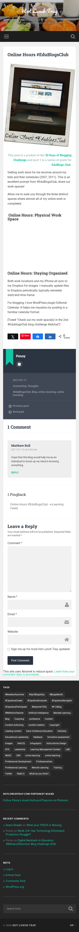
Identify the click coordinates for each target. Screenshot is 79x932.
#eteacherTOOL (39, 707)
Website (13, 631)
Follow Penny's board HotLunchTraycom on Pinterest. (36, 800)
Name (12, 596)
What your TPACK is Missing (44, 825)
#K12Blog (57, 707)
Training (57, 767)
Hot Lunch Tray (39, 10)
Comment (15, 543)
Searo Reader (14, 825)
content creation (36, 725)
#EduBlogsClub (22, 391)
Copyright (54, 725)
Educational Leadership (16, 737)
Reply (15, 472)
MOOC (8, 755)
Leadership (20, 749)
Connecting (19, 386)
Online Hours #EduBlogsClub (38, 54)
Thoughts (33, 386)
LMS (68, 749)
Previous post (21, 405)
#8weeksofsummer (14, 694)
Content (49, 719)
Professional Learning (16, 767)
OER (18, 755)
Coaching (19, 719)
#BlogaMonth (56, 694)
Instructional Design (56, 743)
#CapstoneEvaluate (37, 700)
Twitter (8, 773)
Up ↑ (73, 925)
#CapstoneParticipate (16, 707)
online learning (47, 391)
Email (12, 614)
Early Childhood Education (39, 731)
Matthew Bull (20, 445)
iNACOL (21, 743)
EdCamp (62, 731)
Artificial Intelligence (38, 713)
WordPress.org (15, 886)
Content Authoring (14, 725)
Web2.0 (20, 773)
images (8, 743)
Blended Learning (62, 713)
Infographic (36, 743)
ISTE (7, 749)
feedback (37, 737)
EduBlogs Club (61, 165)
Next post (18, 411)
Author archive (19, 364)
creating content (13, 731)
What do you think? (39, 773)
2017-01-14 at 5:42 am (24, 449)
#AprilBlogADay (37, 694)
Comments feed (15, 881)
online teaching (52, 755)
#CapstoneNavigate (62, 700)
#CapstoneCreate (13, 700)
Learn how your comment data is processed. (38, 673)
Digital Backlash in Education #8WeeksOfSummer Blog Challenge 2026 (31, 842)
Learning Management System (45, 749)
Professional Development (18, 761)
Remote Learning (40, 767)
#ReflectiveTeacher (14, 713)
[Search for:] (39, 908)
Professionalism (44, 761)
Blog (34, 391)
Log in (9, 869)
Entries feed (13, 875)
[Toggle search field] (73, 36)
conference (34, 719)
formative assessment (58, 737)
